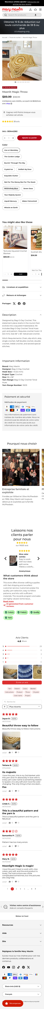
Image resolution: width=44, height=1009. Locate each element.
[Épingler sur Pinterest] (24, 303)
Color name (18, 695)
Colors (25, 688)
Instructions (9, 692)
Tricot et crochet (15, 37)
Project (27, 695)
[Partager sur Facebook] (19, 303)
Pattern (17, 688)
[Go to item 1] (10, 672)
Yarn (9, 688)
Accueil (4, 37)
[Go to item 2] (25, 672)
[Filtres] (4, 707)
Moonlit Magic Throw (30, 37)
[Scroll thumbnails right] (39, 672)
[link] (15, 237)
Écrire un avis (22, 682)
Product (19, 692)
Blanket (33, 688)
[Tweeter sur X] (14, 303)
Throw (27, 692)
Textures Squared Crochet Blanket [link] (15, 252)
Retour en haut (22, 916)
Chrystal (36, 692)
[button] (35, 15)
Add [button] (20, 274)
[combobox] (22, 15)
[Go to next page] (36, 888)
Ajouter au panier (29, 138)
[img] (22, 542)
